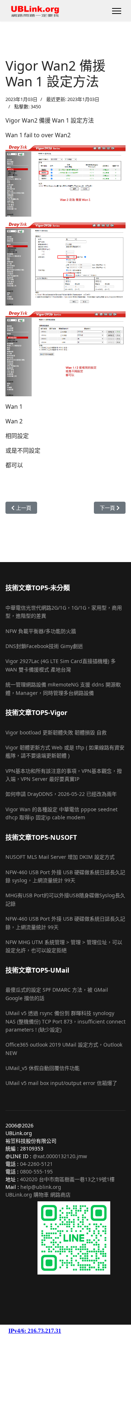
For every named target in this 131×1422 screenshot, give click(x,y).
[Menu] (116, 11)
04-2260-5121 (36, 1163)
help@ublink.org (40, 1186)
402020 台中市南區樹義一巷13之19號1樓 (67, 1179)
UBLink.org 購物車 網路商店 (38, 1194)
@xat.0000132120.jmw (60, 1156)
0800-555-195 (36, 1171)
